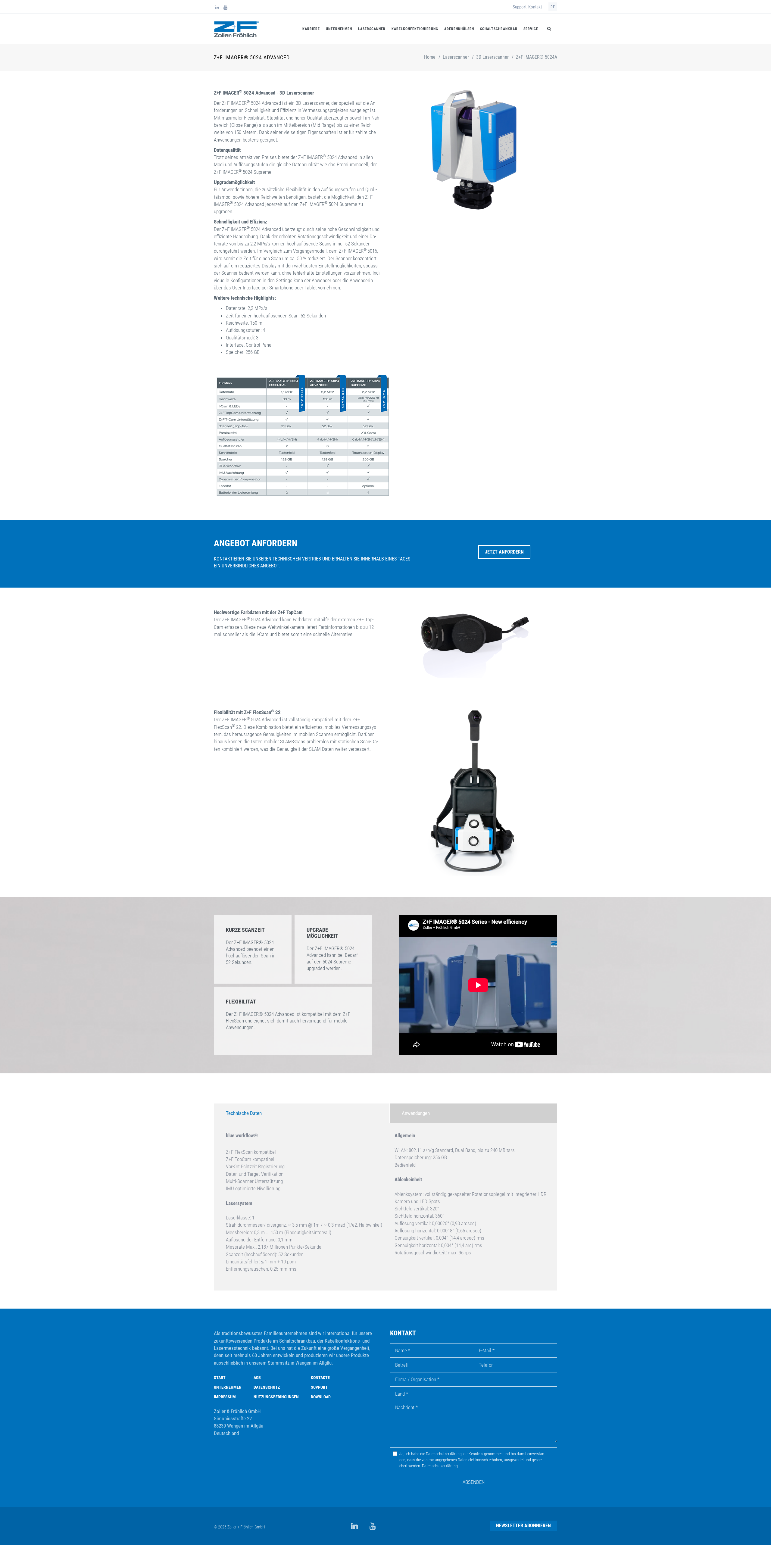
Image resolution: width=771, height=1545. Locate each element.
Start (220, 1377)
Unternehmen (339, 29)
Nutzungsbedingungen (276, 1396)
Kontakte (320, 1377)
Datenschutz (267, 1387)
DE (553, 7)
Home (429, 57)
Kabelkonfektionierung (415, 29)
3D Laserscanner (492, 57)
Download (321, 1396)
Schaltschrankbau (498, 29)
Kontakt (535, 7)
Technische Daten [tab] (244, 1113)
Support (519, 7)
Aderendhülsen (459, 29)
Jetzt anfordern (504, 552)
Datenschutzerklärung (440, 1465)
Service (530, 29)
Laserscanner (372, 29)
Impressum (225, 1396)
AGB (257, 1377)
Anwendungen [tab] (416, 1113)
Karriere (311, 29)
